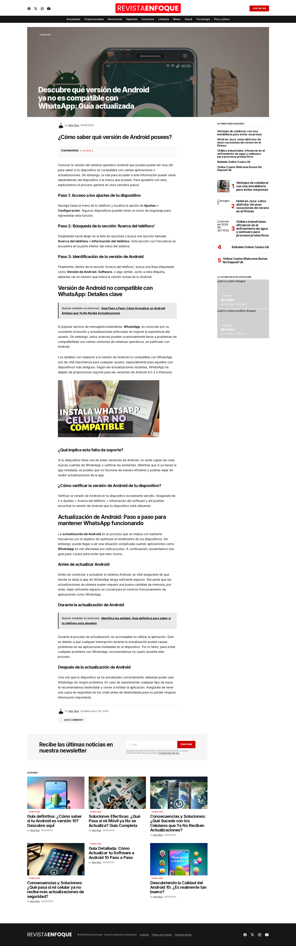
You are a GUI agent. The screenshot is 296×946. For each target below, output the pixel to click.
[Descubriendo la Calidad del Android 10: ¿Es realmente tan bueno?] (179, 859)
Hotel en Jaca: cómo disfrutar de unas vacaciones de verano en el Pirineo (239, 142)
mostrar (86, 150)
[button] (244, 8)
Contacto (144, 934)
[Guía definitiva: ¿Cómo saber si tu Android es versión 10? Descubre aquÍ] (55, 793)
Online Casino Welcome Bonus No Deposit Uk (239, 169)
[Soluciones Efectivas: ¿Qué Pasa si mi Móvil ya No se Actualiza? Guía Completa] (117, 793)
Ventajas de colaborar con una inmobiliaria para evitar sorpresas (239, 133)
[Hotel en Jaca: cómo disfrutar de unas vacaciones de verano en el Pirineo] (223, 205)
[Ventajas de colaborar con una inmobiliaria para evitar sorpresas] (223, 186)
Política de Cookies (162, 934)
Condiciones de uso (169, 753)
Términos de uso (183, 934)
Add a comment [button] (73, 720)
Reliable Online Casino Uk (233, 162)
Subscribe (186, 744)
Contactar (259, 8)
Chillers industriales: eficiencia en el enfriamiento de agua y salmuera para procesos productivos (241, 153)
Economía (227, 296)
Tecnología (45, 35)
